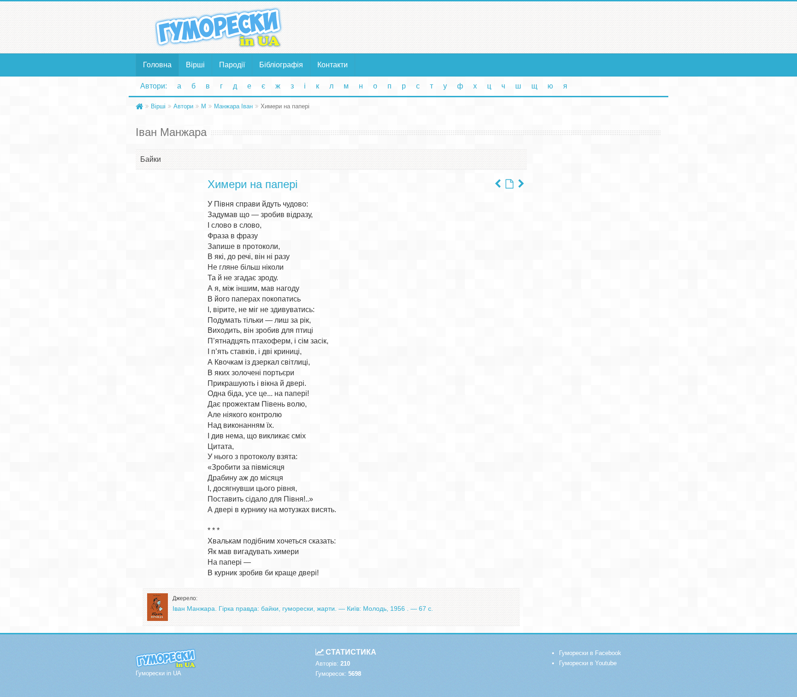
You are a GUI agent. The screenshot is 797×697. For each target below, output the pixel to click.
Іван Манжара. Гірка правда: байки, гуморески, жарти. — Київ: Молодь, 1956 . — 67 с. (302, 608)
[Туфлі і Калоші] (497, 184)
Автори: (153, 86)
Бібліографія (281, 65)
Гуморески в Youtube (588, 663)
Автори (183, 106)
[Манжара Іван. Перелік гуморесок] (509, 184)
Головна (157, 65)
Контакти (332, 65)
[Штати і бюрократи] (521, 184)
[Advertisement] (488, 26)
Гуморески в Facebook (590, 653)
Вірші (195, 65)
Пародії (232, 65)
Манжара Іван (233, 106)
